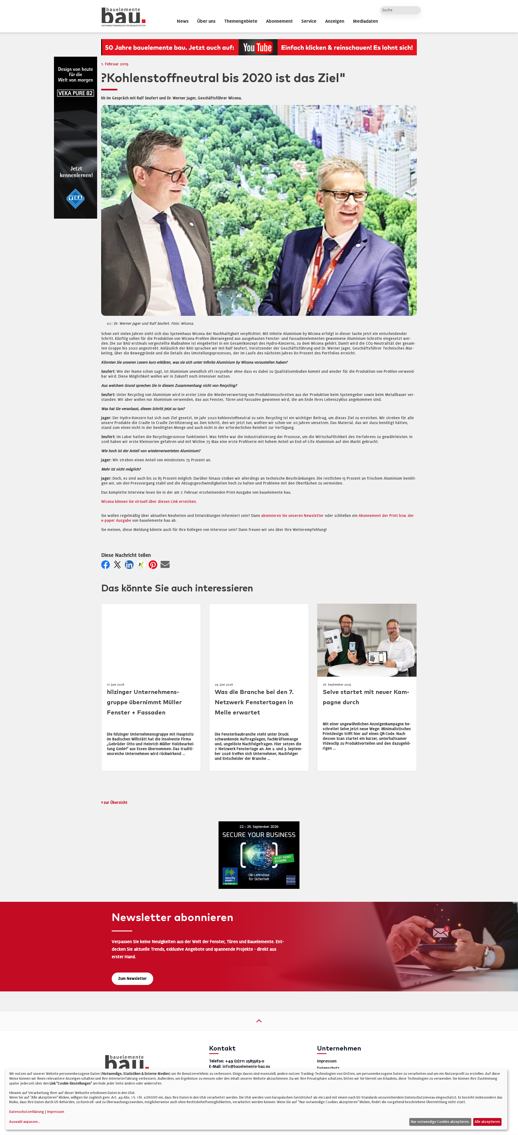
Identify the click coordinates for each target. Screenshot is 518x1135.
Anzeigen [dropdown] (334, 21)
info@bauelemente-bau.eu (246, 1066)
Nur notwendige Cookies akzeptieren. (440, 1122)
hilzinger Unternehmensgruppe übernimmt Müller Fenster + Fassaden (144, 702)
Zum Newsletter (132, 979)
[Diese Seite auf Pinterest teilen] (154, 566)
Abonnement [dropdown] (279, 21)
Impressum (326, 1061)
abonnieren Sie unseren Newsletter (292, 516)
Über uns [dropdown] (206, 21)
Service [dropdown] (308, 21)
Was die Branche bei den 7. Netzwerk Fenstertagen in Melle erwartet (254, 702)
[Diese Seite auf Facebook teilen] (106, 566)
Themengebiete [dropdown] (240, 21)
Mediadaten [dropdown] (365, 21)
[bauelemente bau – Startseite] (125, 1064)
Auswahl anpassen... (24, 1122)
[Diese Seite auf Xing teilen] (142, 566)
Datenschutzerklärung (26, 1112)
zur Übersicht (115, 803)
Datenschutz (328, 1068)
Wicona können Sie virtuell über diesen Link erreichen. (149, 502)
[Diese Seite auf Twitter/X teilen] (118, 566)
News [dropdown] (183, 21)
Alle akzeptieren (487, 1122)
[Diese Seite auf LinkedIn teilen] (130, 566)
